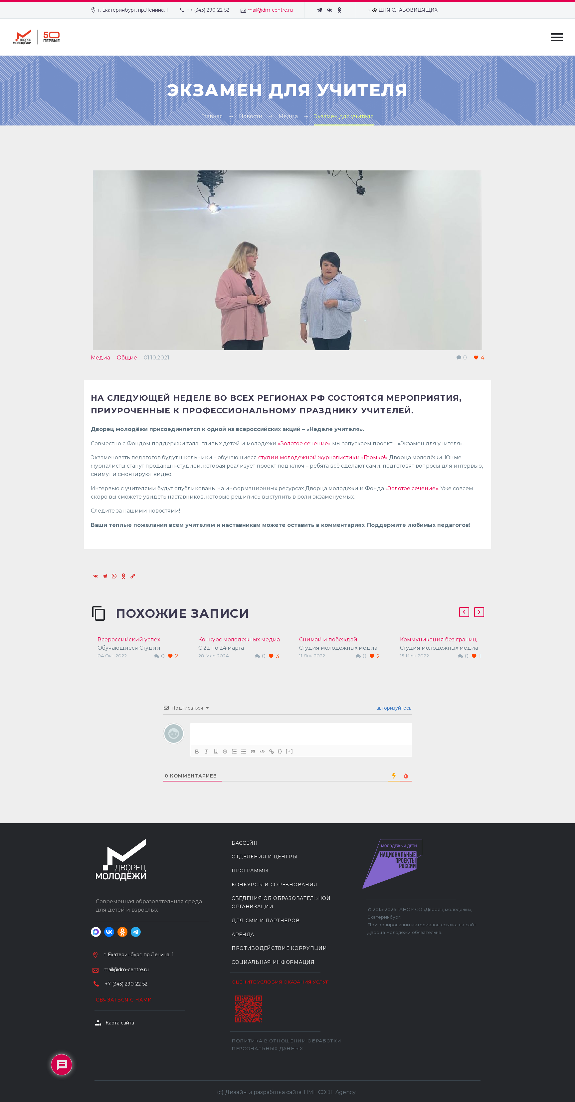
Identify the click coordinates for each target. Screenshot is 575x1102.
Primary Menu (557, 37)
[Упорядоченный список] (234, 752)
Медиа (100, 357)
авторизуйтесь (393, 708)
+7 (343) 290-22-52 (208, 10)
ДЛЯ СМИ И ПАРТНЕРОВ (265, 921)
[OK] (339, 10)
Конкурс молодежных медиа (239, 639)
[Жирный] (197, 752)
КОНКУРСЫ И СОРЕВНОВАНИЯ (274, 885)
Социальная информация (273, 962)
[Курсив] (206, 752)
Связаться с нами (124, 1000)
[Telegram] (319, 10)
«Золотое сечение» (304, 443)
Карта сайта (119, 1023)
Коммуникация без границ (438, 639)
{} (280, 751)
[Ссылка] (271, 752)
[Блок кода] (262, 752)
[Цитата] (253, 752)
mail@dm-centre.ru (270, 10)
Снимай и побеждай (328, 639)
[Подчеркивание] (215, 752)
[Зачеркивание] (225, 752)
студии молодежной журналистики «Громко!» (322, 457)
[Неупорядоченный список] (243, 752)
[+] (289, 751)
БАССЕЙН (245, 843)
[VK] (329, 10)
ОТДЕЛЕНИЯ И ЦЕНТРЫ (264, 857)
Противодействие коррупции (279, 948)
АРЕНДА (243, 935)
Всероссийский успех (128, 639)
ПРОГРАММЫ (250, 871)
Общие (127, 357)
